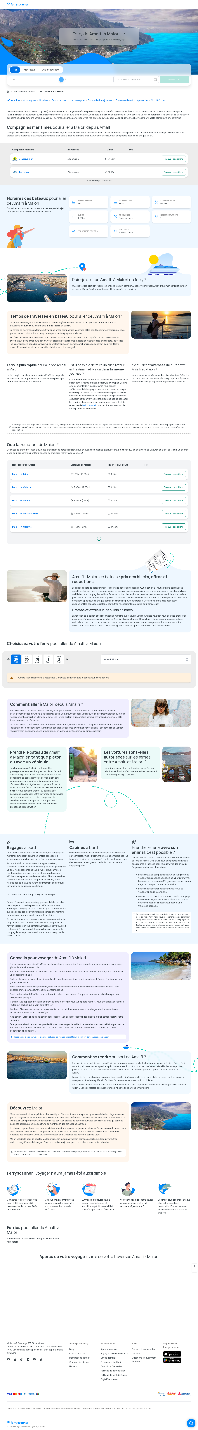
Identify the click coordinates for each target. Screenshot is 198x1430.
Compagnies (29, 100)
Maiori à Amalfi (89, 405)
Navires (73, 1366)
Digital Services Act (110, 1379)
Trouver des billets (173, 158)
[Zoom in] (194, 1266)
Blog (71, 1349)
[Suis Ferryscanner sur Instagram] (15, 1359)
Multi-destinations (51, 69)
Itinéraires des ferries (24, 91)
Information (13, 100)
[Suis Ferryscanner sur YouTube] (34, 1359)
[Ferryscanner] (17, 4)
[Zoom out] (194, 1270)
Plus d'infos (156, 100)
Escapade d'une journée (100, 100)
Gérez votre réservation (144, 1349)
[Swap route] (61, 79)
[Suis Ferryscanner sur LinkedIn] (27, 1359)
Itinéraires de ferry (78, 1353)
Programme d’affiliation (112, 1362)
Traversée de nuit (124, 100)
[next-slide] (66, 659)
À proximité (142, 100)
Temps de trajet (59, 100)
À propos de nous (109, 1349)
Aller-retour (29, 69)
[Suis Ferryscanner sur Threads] (40, 1359)
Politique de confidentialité (114, 1374)
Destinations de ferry (79, 1357)
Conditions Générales (111, 1366)
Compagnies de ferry (79, 1362)
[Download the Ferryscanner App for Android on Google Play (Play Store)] (172, 1360)
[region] (99, 1299)
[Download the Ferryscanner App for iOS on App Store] (172, 1354)
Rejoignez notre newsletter (114, 1353)
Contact (136, 1353)
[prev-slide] (8, 659)
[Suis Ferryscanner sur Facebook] (8, 1359)
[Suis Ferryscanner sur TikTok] (21, 1359)
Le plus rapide (78, 100)
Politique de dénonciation (113, 1370)
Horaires (43, 100)
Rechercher (174, 79)
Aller (15, 69)
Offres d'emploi (108, 1357)
